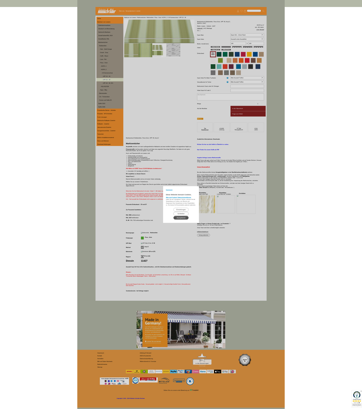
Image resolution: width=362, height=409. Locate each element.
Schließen (181, 214)
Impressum (169, 190)
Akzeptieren (181, 218)
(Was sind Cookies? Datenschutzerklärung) (178, 197)
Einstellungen (181, 210)
